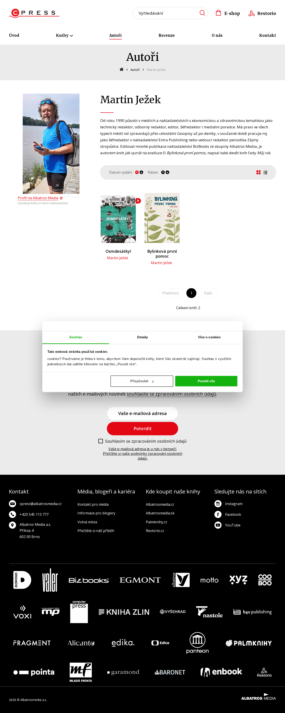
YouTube (232, 525)
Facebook (233, 514)
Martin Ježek (117, 257)
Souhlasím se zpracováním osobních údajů (146, 441)
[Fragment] (32, 643)
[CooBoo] (265, 580)
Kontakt (267, 35)
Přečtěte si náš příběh (95, 530)
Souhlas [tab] (75, 337)
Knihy (62, 35)
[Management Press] (50, 612)
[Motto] (209, 580)
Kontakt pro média (93, 504)
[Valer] (50, 580)
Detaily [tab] (142, 337)
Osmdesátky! (118, 251)
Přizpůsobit (139, 381)
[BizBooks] (88, 580)
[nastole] (209, 612)
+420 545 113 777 (34, 514)
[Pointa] (34, 672)
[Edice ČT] (160, 643)
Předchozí (170, 293)
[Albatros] (180, 580)
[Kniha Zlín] (124, 612)
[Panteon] (197, 643)
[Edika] (123, 643)
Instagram (233, 503)
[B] (118, 218)
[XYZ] (238, 580)
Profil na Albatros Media (38, 197)
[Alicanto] (81, 643)
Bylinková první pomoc (162, 254)
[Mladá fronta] (80, 672)
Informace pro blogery (96, 513)
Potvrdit (143, 428)
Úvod (14, 35)
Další (208, 293)
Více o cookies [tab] (209, 337)
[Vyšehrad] (172, 612)
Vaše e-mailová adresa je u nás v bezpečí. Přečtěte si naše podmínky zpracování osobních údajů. (142, 453)
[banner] (34, 13)
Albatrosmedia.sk (160, 513)
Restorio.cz (155, 530)
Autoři (115, 35)
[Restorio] (264, 672)
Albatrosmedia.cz (160, 504)
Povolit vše (206, 381)
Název (153, 172)
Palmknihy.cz (156, 522)
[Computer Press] (79, 612)
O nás (217, 35)
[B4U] (252, 612)
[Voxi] (22, 612)
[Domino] (22, 580)
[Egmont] (140, 580)
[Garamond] (123, 672)
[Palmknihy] (248, 643)
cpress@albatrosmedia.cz (41, 503)
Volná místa (87, 522)
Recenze (167, 35)
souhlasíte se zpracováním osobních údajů (171, 394)
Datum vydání (120, 172)
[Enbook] (221, 672)
